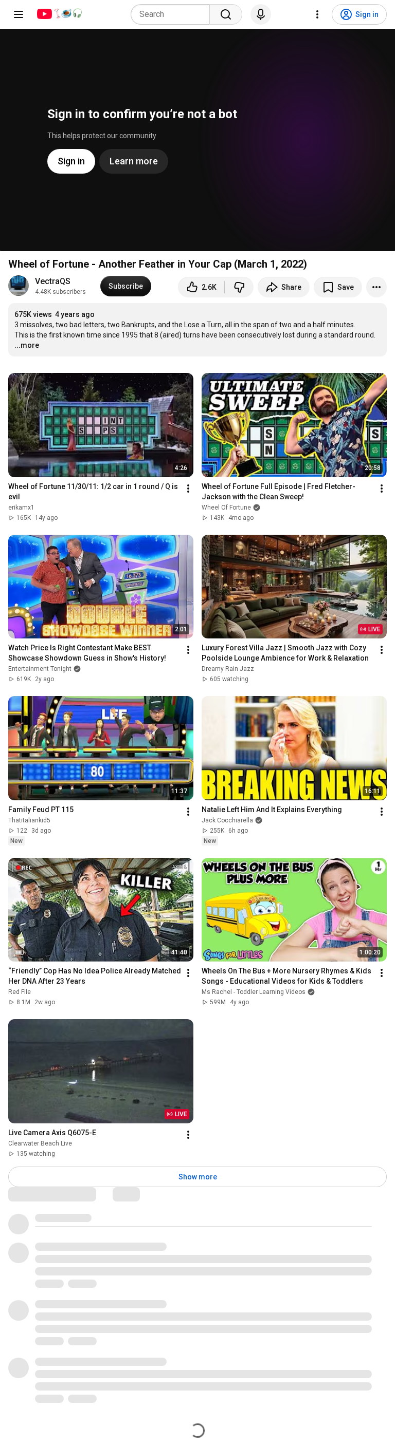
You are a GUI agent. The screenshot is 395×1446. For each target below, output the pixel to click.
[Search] (225, 14)
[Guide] (18, 14)
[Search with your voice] (260, 14)
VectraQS (52, 281)
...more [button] (26, 345)
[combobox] (173, 14)
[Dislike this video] (239, 287)
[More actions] (376, 287)
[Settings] (317, 14)
